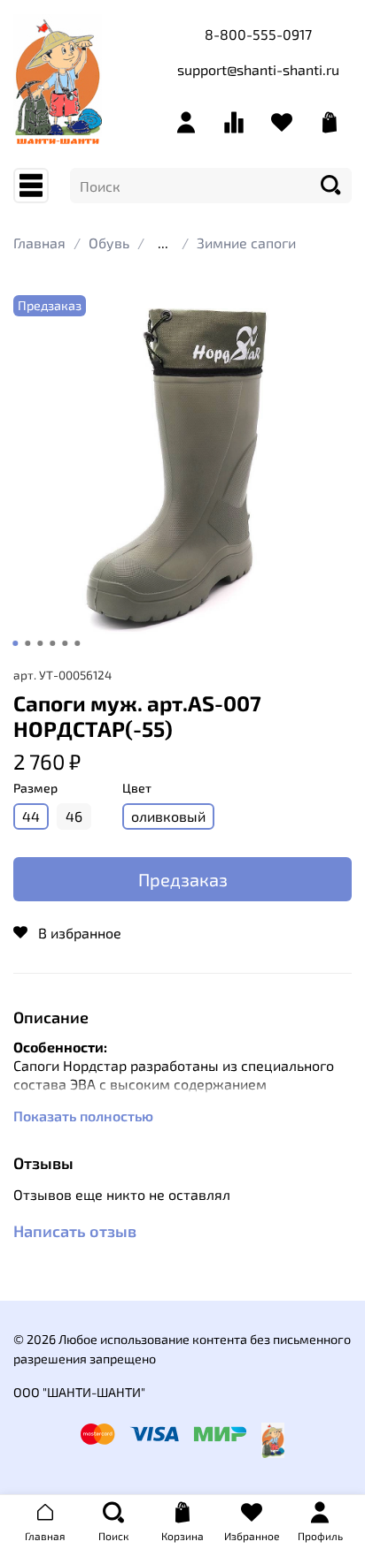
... (163, 243)
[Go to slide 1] (15, 643)
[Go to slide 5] (64, 643)
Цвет (136, 788)
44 (31, 816)
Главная (39, 242)
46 (74, 816)
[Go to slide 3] (40, 643)
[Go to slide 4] (52, 643)
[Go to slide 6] (77, 643)
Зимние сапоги (246, 242)
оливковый (168, 816)
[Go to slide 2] (27, 643)
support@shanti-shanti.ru (258, 69)
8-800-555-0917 (258, 34)
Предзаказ (183, 879)
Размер (35, 788)
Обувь (109, 242)
